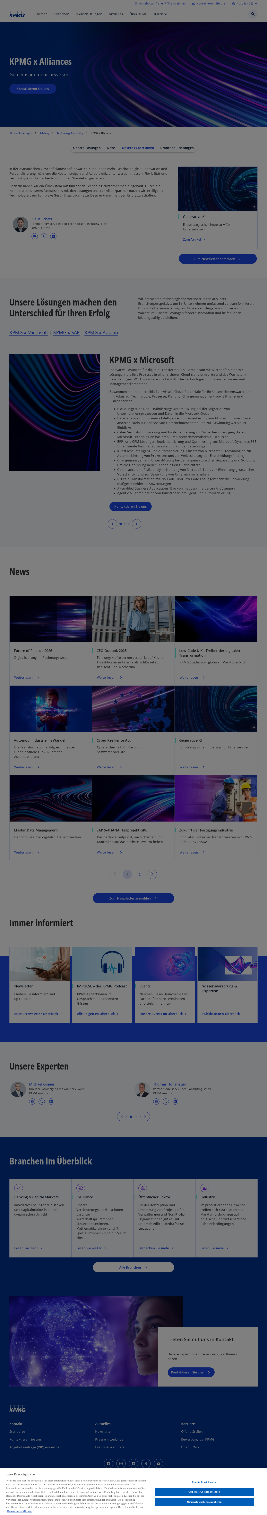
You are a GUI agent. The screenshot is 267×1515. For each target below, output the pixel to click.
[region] (133, 1491)
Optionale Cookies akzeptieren (204, 1501)
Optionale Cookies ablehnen (204, 1491)
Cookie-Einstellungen (204, 1481)
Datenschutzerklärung (19, 1511)
